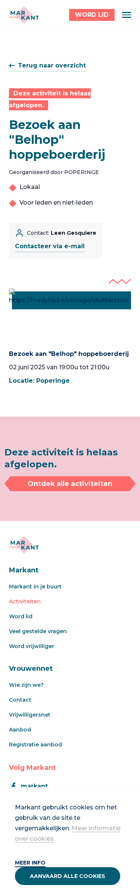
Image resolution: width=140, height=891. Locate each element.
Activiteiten (25, 601)
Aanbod (20, 729)
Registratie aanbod (35, 744)
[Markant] (24, 15)
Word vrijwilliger (31, 646)
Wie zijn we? (26, 685)
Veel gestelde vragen (38, 631)
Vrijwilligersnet (29, 714)
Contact (20, 699)
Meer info (30, 862)
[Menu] (126, 15)
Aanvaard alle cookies (67, 876)
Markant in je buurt (35, 586)
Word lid (20, 616)
